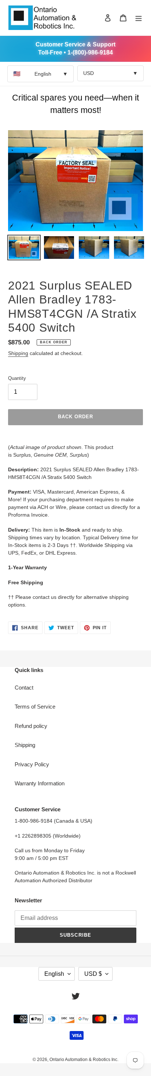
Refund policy (31, 726)
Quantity (17, 378)
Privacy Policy (32, 764)
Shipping (18, 353)
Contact (24, 687)
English (40, 74)
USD (110, 73)
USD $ (93, 974)
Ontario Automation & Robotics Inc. (83, 1059)
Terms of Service (35, 706)
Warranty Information (40, 783)
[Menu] (138, 18)
